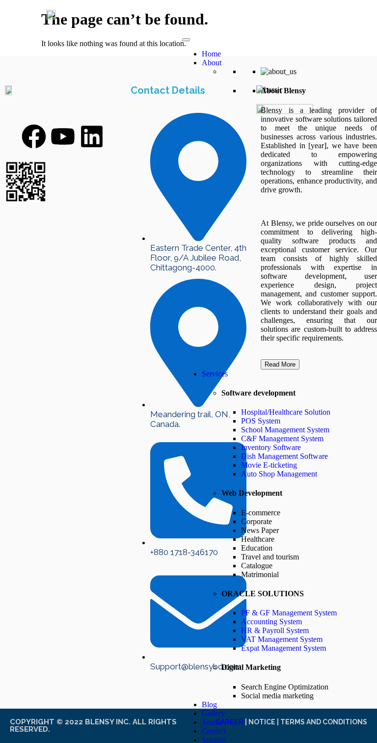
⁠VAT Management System (282, 639)
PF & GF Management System (289, 613)
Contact (214, 731)
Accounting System (271, 621)
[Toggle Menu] (186, 39)
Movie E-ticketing (269, 465)
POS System (260, 421)
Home (211, 54)
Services (215, 374)
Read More (280, 364)
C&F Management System (282, 438)
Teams (212, 722)
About (211, 62)
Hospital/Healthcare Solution (285, 412)
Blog (209, 704)
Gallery (213, 713)
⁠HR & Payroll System (275, 630)
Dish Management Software (284, 456)
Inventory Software (271, 447)
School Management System (285, 429)
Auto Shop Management (279, 474)
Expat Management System (283, 648)
